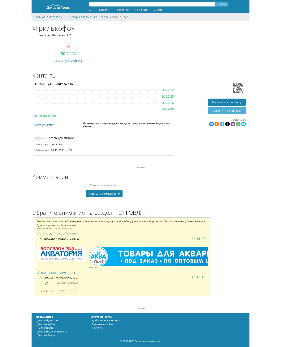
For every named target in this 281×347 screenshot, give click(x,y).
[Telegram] (222, 124)
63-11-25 (198, 238)
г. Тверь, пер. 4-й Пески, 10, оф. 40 (59, 238)
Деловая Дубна (46, 324)
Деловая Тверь (46, 335)
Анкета (158, 9)
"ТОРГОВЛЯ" (129, 212)
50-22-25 (168, 109)
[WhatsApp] (238, 124)
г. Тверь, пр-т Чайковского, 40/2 (58, 277)
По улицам (141, 9)
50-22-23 (168, 96)
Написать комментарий (104, 193)
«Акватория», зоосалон (56, 272)
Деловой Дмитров (48, 320)
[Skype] (243, 124)
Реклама (41, 228)
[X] (227, 124)
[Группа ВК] (58, 291)
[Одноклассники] (216, 124)
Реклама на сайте (102, 324)
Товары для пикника (61, 138)
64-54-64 (198, 277)
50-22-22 (68, 53)
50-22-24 (168, 103)
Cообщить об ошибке (227, 111)
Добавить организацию (106, 320)
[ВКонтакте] (211, 124)
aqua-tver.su (47, 291)
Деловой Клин (45, 328)
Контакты (97, 328)
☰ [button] (90, 9)
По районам (122, 9)
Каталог (104, 9)
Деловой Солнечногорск (52, 331)
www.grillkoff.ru (68, 61)
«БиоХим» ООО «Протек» (57, 233)
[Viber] (233, 124)
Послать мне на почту (226, 102)
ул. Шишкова (53, 144)
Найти (222, 4)
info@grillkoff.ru (45, 116)
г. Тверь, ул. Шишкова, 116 (53, 35)
